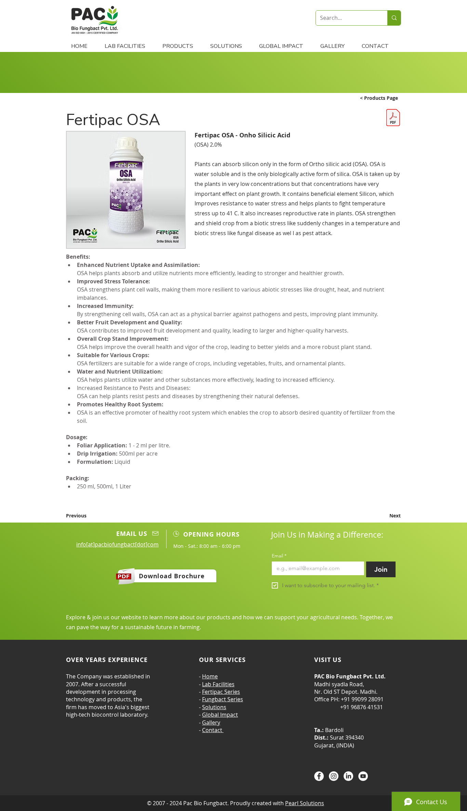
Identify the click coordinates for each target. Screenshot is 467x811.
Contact (213, 730)
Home (210, 676)
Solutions (214, 707)
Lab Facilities (218, 684)
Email (279, 556)
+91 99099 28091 (362, 699)
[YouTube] (363, 776)
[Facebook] (319, 776)
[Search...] (394, 18)
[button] (181, 46)
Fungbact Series (222, 699)
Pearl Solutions (304, 803)
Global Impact (220, 714)
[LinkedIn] (348, 776)
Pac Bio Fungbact (205, 803)
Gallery (211, 722)
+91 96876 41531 (348, 707)
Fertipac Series (221, 691)
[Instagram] (333, 776)
